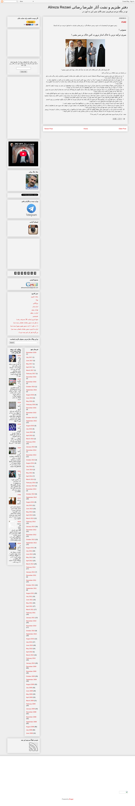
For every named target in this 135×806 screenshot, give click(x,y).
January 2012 (30, 572)
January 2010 (30, 663)
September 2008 (31, 722)
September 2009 (31, 679)
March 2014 (30, 479)
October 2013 (30, 494)
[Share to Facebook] (115, 119)
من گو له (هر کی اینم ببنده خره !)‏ (28, 332)
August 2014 (30, 463)
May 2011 (29, 603)
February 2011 (30, 612)
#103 (19, 543)
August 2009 (30, 684)
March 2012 (30, 564)
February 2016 (30, 404)
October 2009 (30, 676)
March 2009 (30, 700)
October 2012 (30, 539)
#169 (19, 448)
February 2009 (30, 704)
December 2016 (31, 377)
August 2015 (30, 425)
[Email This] (121, 119)
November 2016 (31, 382)
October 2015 (30, 417)
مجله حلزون (34, 296)
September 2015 (31, 421)
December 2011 (31, 575)
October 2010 (30, 630)
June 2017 (29, 360)
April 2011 (29, 606)
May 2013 (29, 512)
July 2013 (29, 505)
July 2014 (29, 466)
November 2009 (31, 671)
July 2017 (29, 357)
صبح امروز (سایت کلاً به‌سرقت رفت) (27, 319)
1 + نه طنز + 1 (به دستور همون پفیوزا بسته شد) (24, 326)
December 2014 (31, 450)
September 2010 (31, 634)
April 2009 (29, 697)
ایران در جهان (34, 313)
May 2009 (29, 694)
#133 (19, 521)
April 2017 (29, 367)
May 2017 (29, 364)
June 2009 (29, 691)
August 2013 (30, 502)
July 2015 (29, 429)
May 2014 (29, 473)
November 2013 (31, 489)
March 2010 (30, 655)
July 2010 (29, 642)
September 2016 (31, 390)
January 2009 (30, 709)
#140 (19, 379)
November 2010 (31, 626)
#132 (19, 355)
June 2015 (29, 432)
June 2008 (29, 733)
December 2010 (31, 621)
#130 (19, 424)
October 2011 (30, 585)
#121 (19, 498)
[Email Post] (123, 118)
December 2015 (31, 408)
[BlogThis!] (119, 119)
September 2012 (31, 543)
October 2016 (30, 386)
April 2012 (29, 560)
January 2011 (30, 617)
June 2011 (29, 599)
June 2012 (29, 554)
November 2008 (31, 717)
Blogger (71, 799)
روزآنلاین (35, 303)
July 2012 (29, 551)
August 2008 (30, 726)
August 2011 (30, 593)
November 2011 (31, 580)
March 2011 (30, 609)
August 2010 (30, 639)
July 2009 (29, 687)
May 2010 (29, 648)
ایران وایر (35, 306)
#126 (19, 402)
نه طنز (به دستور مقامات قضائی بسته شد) (25, 322)
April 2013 (29, 515)
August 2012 (30, 547)
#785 (19, 494)
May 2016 (29, 401)
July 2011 (29, 596)
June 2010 (29, 645)
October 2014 (30, 460)
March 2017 (30, 370)
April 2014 (29, 476)
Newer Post (48, 129)
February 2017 (30, 373)
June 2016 (29, 398)
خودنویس (35, 316)
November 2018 (31, 352)
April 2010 (29, 652)
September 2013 (31, 497)
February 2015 (30, 442)
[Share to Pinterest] (114, 119)
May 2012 (29, 557)
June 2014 (29, 469)
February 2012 (30, 567)
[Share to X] (117, 119)
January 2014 (30, 486)
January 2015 (30, 447)
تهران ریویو (35, 310)
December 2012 (31, 529)
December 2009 (31, 666)
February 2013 (30, 521)
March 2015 (30, 438)
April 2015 (29, 435)
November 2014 (31, 455)
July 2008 (29, 730)
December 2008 (31, 712)
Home (86, 129)
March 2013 (30, 518)
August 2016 (30, 395)
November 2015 (31, 412)
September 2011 (31, 588)
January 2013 (30, 526)
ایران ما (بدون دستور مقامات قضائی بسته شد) (24, 329)
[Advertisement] (23, 42)
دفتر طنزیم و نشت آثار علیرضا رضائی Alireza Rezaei (88, 7)
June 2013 (29, 508)
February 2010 (30, 658)
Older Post (122, 129)
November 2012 (31, 534)
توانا (37, 300)
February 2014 (30, 482)
